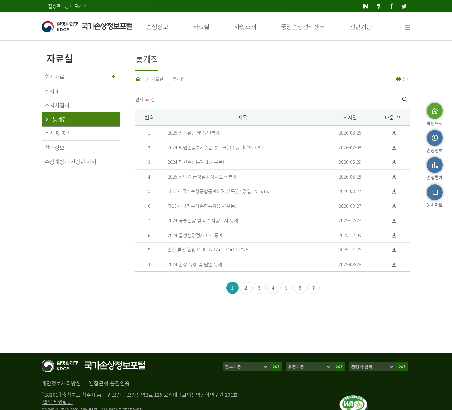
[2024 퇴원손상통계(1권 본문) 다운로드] (394, 162)
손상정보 (157, 26)
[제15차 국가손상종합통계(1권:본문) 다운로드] (394, 206)
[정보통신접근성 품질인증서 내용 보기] (353, 399)
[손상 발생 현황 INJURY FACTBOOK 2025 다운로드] (394, 249)
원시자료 (54, 77)
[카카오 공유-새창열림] (378, 6)
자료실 (201, 26)
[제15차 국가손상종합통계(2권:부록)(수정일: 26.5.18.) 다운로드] (394, 191)
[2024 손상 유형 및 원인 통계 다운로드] (394, 264)
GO (276, 366)
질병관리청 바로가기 (67, 6)
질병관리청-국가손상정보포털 (87, 26)
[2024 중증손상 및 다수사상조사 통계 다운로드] (394, 220)
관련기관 (361, 26)
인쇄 (405, 79)
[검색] (405, 99)
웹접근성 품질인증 (109, 383)
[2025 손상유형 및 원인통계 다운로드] (394, 132)
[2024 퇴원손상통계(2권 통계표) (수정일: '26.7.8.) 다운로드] (394, 147)
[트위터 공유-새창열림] (404, 6)
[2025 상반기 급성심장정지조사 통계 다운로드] (394, 176)
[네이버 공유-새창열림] (365, 6)
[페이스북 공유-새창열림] (391, 6)
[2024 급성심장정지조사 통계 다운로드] (394, 235)
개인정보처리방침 (61, 383)
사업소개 (245, 26)
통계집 (178, 79)
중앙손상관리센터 (303, 26)
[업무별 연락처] (57, 402)
